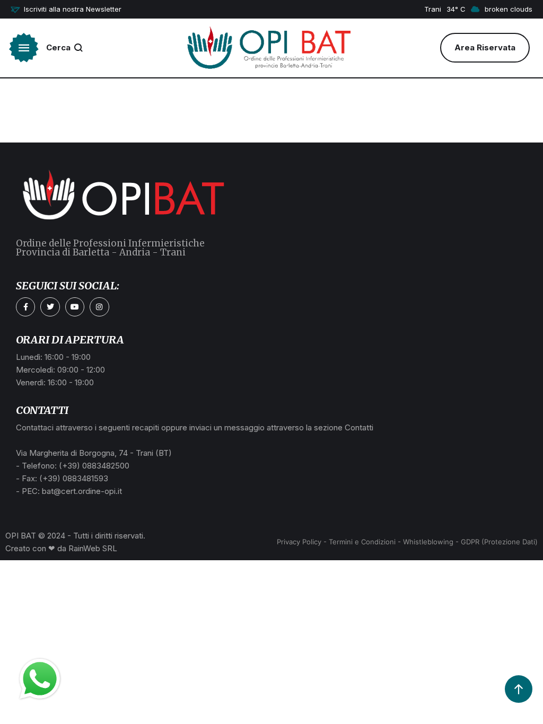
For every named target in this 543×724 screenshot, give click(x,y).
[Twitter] (49, 306)
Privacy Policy (299, 541)
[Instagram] (99, 306)
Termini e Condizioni (362, 541)
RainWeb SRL (92, 548)
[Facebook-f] (25, 306)
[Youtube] (74, 306)
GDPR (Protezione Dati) (499, 541)
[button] (66, 9)
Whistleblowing (428, 541)
